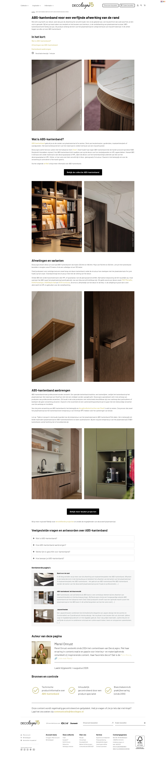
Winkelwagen (50, 740)
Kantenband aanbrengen (41, 49)
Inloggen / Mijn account (53, 737)
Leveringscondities (101, 744)
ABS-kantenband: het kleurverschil (69, 591)
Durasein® (65, 740)
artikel (46, 164)
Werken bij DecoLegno (85, 744)
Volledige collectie (68, 746)
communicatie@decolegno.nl (69, 711)
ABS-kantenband (50, 693)
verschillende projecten (64, 522)
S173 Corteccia (64, 283)
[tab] (83, 538)
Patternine (66, 744)
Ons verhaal (82, 740)
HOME (33, 12)
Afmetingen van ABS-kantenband (45, 45)
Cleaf (74, 150)
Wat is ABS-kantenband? (41, 41)
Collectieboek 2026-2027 (86, 746)
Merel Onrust (63, 644)
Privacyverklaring (101, 740)
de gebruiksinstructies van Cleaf (91, 408)
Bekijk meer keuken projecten (83, 511)
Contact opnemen (101, 746)
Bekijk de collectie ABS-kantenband (83, 172)
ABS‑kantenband (38, 143)
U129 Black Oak (50, 283)
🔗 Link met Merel (63, 658)
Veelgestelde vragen (102, 742)
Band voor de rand (63, 573)
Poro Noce (126, 655)
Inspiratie (35, 5)
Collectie (24, 5)
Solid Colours (66, 742)
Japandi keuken (62, 609)
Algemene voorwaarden (103, 737)
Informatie (48, 5)
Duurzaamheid (83, 742)
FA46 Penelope (38, 283)
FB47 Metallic (127, 280)
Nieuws (81, 737)
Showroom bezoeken (110, 5)
